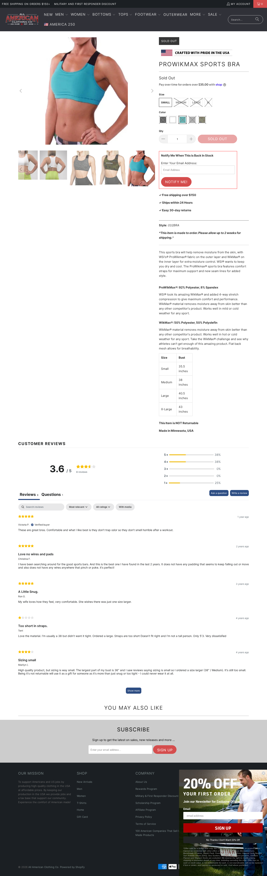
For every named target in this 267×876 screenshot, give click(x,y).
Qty (161, 131)
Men (79, 788)
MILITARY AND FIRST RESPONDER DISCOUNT (85, 3)
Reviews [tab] (29, 494)
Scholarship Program (147, 802)
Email (186, 809)
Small (165, 102)
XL (208, 102)
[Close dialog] (263, 773)
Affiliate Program (145, 809)
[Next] (152, 91)
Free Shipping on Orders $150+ (26, 3)
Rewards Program (146, 788)
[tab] (52, 495)
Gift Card (82, 816)
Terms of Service (145, 823)
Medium (181, 102)
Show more (133, 690)
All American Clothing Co (43, 867)
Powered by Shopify (72, 867)
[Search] (257, 19)
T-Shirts (81, 802)
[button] (61, 15)
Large (196, 102)
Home (80, 809)
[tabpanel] (133, 600)
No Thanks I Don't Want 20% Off (223, 839)
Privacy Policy (143, 816)
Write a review (239, 493)
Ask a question (219, 493)
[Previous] (21, 91)
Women (81, 795)
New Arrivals (84, 781)
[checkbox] (125, 507)
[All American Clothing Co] (22, 19)
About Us (141, 781)
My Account (240, 3)
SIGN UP (223, 828)
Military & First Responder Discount (156, 795)
